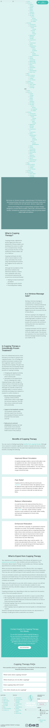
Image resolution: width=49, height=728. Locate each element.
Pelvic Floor (32, 72)
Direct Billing (30, 83)
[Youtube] (33, 725)
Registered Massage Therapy (32, 37)
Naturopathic (33, 63)
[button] (30, 89)
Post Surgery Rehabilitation (35, 54)
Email (38, 698)
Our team (32, 15)
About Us (29, 3)
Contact (29, 81)
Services (29, 23)
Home (28, 1)
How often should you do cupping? (15, 690)
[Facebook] (30, 725)
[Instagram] (26, 725)
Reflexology (32, 61)
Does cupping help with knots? (14, 685)
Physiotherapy (33, 26)
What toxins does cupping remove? (15, 675)
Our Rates (32, 13)
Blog (28, 73)
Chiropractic (33, 24)
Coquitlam (34, 20)
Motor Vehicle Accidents (34, 49)
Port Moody (32, 79)
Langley (34, 21)
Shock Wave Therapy (34, 32)
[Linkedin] (37, 725)
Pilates (31, 56)
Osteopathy (32, 67)
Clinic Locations (31, 75)
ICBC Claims (33, 84)
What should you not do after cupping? (16, 680)
